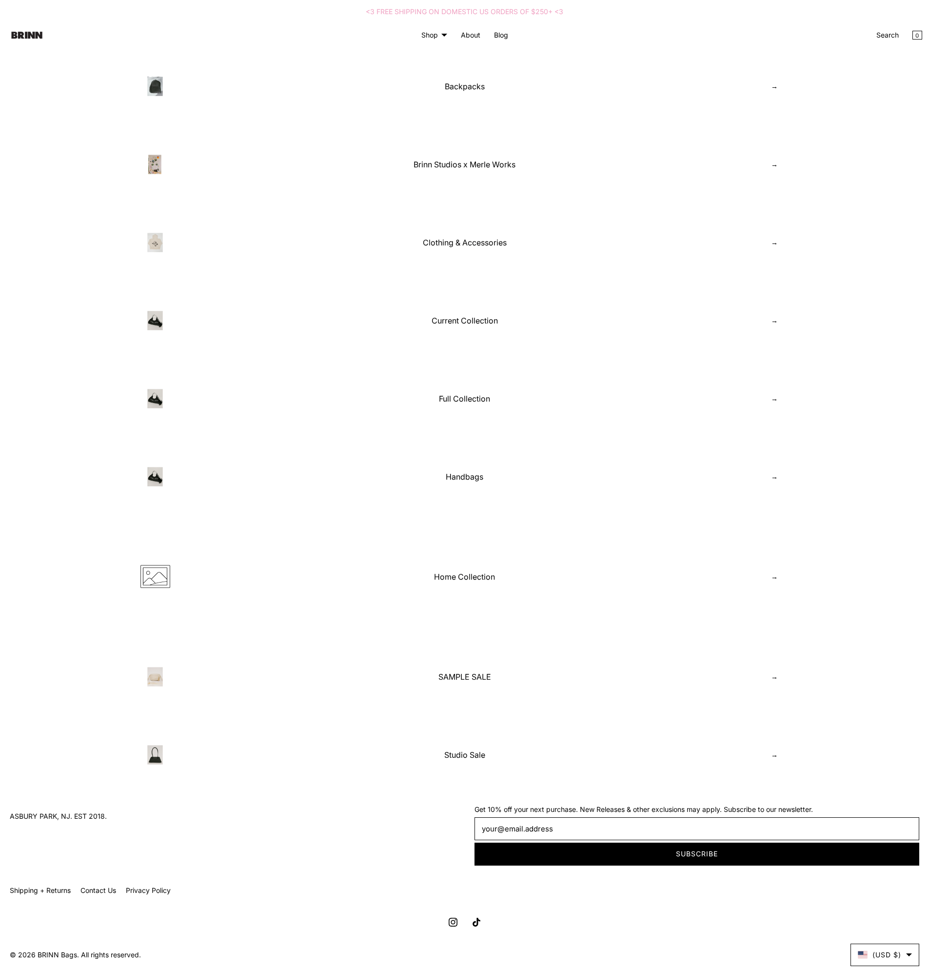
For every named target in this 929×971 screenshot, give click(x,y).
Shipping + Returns (40, 890)
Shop (429, 35)
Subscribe (697, 854)
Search (887, 35)
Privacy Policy (148, 890)
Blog (501, 35)
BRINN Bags (57, 955)
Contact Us (98, 890)
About (470, 35)
